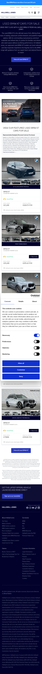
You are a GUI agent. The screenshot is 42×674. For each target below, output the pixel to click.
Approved (34, 256)
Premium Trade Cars (28, 535)
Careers (18, 7)
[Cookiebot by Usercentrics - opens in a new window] (31, 296)
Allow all (21, 363)
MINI (23, 523)
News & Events (24, 7)
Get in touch (37, 7)
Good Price (10, 199)
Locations (12, 7)
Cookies (24, 578)
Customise (21, 370)
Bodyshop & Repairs (8, 556)
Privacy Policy (26, 561)
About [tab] (34, 301)
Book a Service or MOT (8, 552)
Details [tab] (21, 301)
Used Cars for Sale (7, 543)
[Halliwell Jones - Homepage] (12, 13)
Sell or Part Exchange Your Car (10, 554)
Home (2, 17)
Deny (21, 376)
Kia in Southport (6, 531)
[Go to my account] (31, 13)
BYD (23, 528)
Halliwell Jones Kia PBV (29, 533)
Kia (23, 526)
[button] (17, 120)
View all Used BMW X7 (21, 59)
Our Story (5, 521)
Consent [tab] (7, 301)
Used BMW (12, 17)
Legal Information (27, 552)
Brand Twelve (7, 593)
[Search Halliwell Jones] (29, 13)
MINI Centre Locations (8, 528)
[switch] (37, 341)
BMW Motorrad (26, 531)
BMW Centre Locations (8, 526)
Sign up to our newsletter (12, 496)
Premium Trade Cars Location (10, 533)
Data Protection (26, 559)
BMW (7, 17)
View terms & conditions (9, 152)
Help (31, 7)
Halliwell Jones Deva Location (10, 540)
